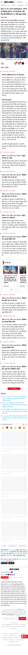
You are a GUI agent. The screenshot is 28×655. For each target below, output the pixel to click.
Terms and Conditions (7, 637)
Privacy (5, 635)
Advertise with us (13, 633)
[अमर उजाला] (9, 2)
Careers (22, 633)
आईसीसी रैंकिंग (8, 555)
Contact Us (20, 635)
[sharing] (26, 63)
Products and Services (20, 637)
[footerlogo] (14, 569)
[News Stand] (12, 571)
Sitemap (13, 639)
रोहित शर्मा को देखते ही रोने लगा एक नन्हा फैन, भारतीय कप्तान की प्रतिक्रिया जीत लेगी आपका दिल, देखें (14, 411)
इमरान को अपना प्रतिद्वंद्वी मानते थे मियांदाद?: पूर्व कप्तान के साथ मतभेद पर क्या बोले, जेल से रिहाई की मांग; (13, 603)
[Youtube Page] (10, 574)
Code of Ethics (20, 639)
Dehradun (20, 577)
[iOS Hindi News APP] (11, 563)
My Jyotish (16, 624)
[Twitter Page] (8, 574)
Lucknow (15, 577)
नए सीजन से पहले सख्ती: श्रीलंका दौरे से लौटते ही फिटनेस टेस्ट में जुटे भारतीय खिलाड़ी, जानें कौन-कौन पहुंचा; (14, 595)
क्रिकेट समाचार (6, 551)
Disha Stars (14, 628)
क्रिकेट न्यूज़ (6, 286)
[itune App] (9, 571)
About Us (5, 633)
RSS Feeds (6, 639)
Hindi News (3, 5)
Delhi (10, 577)
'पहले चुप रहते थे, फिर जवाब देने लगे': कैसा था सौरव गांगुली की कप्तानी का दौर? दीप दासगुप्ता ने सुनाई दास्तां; (13, 599)
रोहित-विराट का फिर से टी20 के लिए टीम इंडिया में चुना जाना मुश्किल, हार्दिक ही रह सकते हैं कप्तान (14, 418)
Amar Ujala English (7, 624)
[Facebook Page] (6, 574)
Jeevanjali (22, 624)
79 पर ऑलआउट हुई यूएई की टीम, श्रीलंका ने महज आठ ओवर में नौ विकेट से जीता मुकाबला (10, 279)
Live (9, 5)
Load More (14, 388)
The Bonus (13, 626)
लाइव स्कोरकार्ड (18, 553)
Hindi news (20, 609)
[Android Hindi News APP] (4, 563)
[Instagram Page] (12, 574)
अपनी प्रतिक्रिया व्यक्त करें (6, 424)
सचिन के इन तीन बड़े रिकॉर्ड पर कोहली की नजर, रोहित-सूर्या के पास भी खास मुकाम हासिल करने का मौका (14, 405)
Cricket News (20, 5)
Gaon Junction (5, 626)
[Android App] (7, 571)
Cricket (13, 5)
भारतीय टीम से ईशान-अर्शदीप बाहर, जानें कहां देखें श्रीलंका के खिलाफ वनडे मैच (14, 398)
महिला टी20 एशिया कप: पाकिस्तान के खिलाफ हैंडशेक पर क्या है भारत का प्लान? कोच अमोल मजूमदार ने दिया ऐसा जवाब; (13, 590)
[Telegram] (14, 574)
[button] (11, 289)
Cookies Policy (12, 635)
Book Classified (21, 626)
